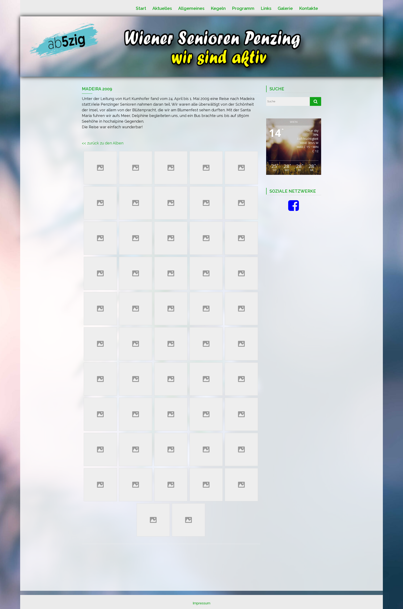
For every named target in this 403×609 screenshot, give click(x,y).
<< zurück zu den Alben (102, 143)
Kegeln (218, 8)
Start (141, 8)
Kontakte (308, 8)
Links (266, 8)
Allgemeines (191, 8)
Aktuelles (162, 8)
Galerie (285, 8)
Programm (243, 8)
